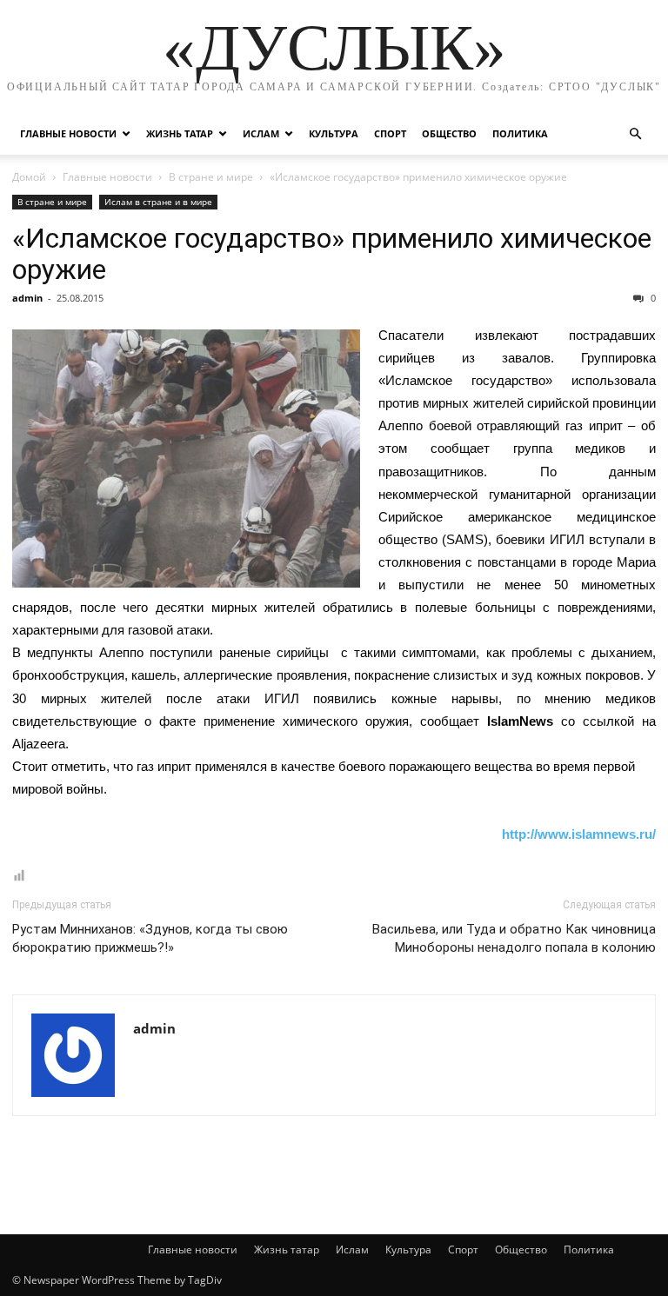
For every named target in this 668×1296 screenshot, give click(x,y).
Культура (333, 133)
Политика (520, 133)
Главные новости (68, 133)
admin (27, 297)
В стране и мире (211, 176)
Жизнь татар (179, 133)
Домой (29, 176)
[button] (635, 134)
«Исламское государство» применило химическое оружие (331, 254)
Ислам (261, 133)
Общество (449, 133)
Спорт (390, 133)
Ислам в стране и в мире (158, 202)
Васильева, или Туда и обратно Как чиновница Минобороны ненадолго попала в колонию (514, 938)
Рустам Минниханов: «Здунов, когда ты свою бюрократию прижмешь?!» (150, 938)
